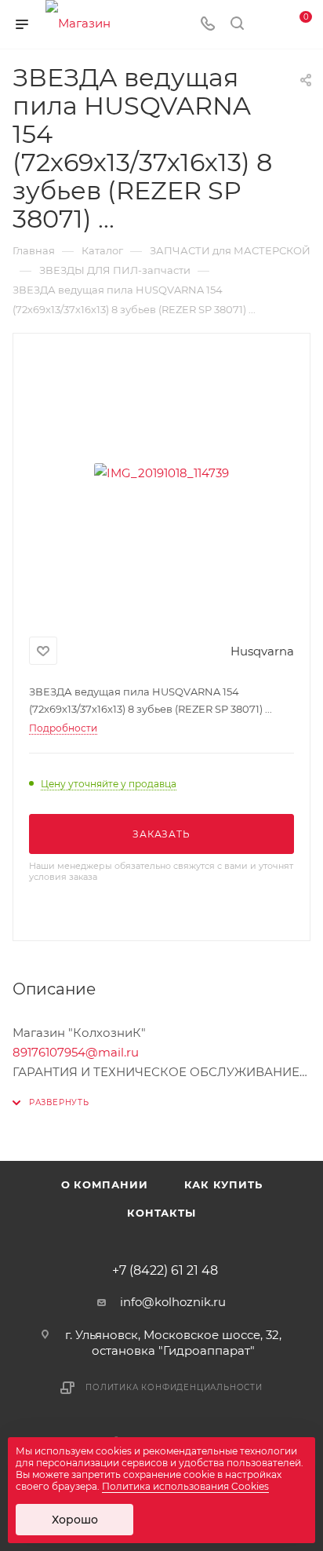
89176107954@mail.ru (76, 1052)
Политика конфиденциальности (174, 1387)
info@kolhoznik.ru (173, 1301)
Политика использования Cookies (185, 1486)
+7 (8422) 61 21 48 (165, 1271)
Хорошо (75, 1520)
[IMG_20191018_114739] (161, 472)
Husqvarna (262, 651)
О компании (104, 1184)
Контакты (161, 1212)
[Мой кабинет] (266, 24)
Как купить (223, 1184)
